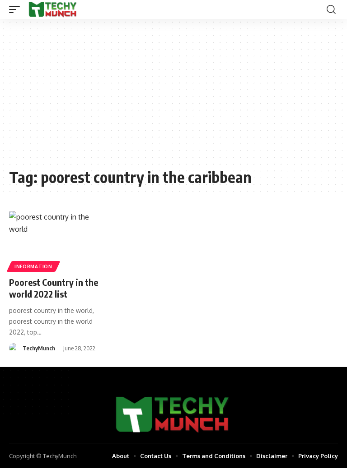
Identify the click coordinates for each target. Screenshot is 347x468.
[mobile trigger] (16, 9)
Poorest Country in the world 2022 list (53, 287)
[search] (331, 9)
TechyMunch (39, 348)
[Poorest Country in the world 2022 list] (58, 240)
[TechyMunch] (53, 9)
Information (33, 266)
